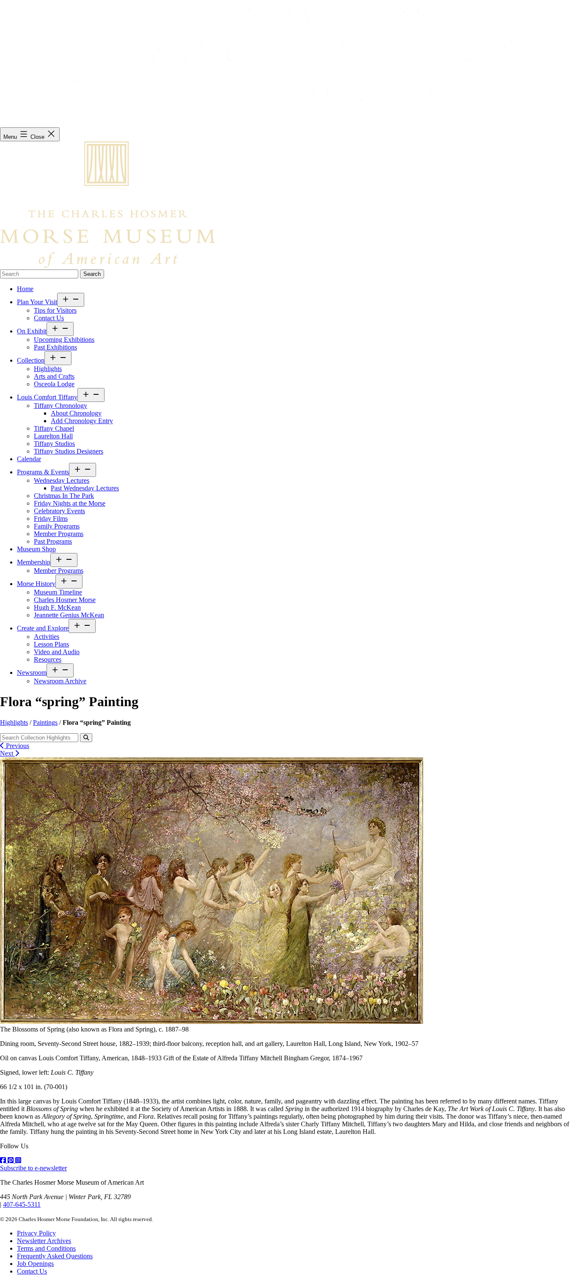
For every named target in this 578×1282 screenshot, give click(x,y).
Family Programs (57, 526)
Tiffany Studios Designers (68, 451)
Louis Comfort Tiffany (47, 397)
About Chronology (76, 413)
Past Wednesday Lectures (85, 488)
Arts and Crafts (54, 376)
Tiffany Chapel (54, 428)
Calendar (29, 458)
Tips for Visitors (55, 310)
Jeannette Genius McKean (69, 615)
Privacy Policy (36, 1233)
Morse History (36, 583)
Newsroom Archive (60, 681)
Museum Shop (36, 549)
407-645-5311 (22, 1204)
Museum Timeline (58, 592)
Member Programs (58, 533)
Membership (33, 562)
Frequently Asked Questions (55, 1256)
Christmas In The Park (64, 495)
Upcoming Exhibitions (64, 339)
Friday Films (51, 518)
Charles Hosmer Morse (65, 599)
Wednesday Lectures (61, 480)
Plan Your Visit (37, 301)
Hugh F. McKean (57, 607)
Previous (16, 745)
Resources (47, 659)
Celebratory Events (59, 510)
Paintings (45, 722)
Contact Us (49, 318)
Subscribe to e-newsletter (33, 1168)
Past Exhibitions (55, 347)
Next (7, 753)
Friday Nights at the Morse (69, 503)
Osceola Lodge (54, 384)
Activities (46, 636)
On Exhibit (32, 331)
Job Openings (35, 1263)
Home (25, 288)
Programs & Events (43, 472)
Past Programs (53, 541)
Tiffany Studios (54, 443)
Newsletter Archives (44, 1240)
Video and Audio (57, 651)
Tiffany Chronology (60, 405)
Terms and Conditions (46, 1248)
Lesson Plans (51, 644)
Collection (30, 360)
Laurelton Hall (53, 436)
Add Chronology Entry (82, 420)
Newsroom (32, 672)
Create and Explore (43, 628)
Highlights (48, 368)
